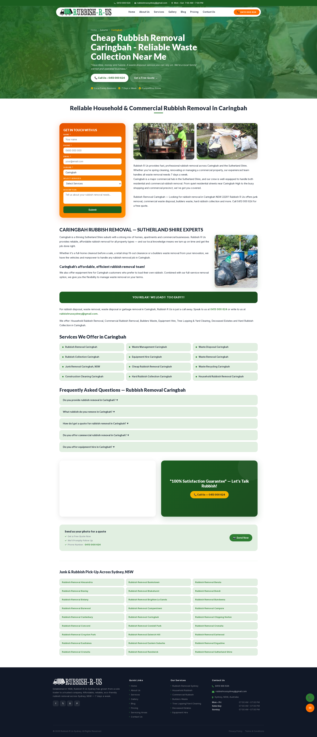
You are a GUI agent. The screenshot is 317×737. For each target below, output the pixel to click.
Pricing (194, 12)
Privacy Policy (235, 731)
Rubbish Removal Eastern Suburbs (146, 643)
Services (159, 12)
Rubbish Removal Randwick (143, 652)
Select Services (72, 178)
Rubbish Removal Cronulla (209, 625)
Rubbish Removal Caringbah (143, 617)
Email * (67, 156)
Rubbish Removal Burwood (76, 608)
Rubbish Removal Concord (76, 625)
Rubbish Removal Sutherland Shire (213, 652)
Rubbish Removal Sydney (185, 686)
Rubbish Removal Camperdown (145, 608)
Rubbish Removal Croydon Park (79, 634)
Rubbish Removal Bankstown (143, 582)
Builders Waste (180, 699)
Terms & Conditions (254, 731)
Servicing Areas (139, 712)
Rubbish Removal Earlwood (209, 634)
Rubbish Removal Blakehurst (143, 591)
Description (69, 190)
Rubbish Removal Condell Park (144, 625)
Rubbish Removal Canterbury (77, 617)
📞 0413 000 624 (246, 12)
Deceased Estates (181, 708)
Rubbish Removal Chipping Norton (213, 617)
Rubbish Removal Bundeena (210, 599)
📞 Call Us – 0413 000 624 (109, 77)
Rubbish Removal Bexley (75, 591)
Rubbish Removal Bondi (208, 591)
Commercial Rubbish (183, 694)
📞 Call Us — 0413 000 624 (209, 494)
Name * (67, 134)
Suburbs (104, 30)
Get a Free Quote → (146, 77)
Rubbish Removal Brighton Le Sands (147, 599)
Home (131, 12)
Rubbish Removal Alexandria (77, 582)
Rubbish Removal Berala (208, 582)
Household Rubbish (182, 690)
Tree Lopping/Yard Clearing (186, 703)
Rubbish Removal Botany (75, 599)
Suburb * (68, 167)
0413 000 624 (123, 3)
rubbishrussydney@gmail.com (152, 3)
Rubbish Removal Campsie (209, 608)
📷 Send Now (241, 537)
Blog (183, 12)
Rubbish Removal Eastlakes (77, 643)
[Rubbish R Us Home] (85, 12)
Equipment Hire (180, 712)
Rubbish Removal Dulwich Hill (144, 634)
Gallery (172, 12)
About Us (144, 12)
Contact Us (209, 12)
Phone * (67, 145)
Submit (92, 209)
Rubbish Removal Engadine (210, 643)
